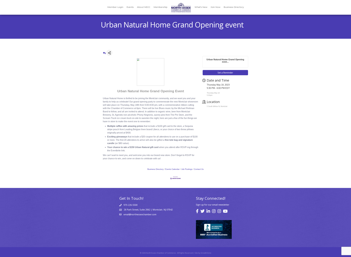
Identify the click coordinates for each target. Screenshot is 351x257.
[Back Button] (104, 53)
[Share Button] (109, 53)
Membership (160, 7)
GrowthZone (206, 253)
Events (130, 7)
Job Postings (186, 169)
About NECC (143, 7)
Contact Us (199, 169)
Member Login (115, 7)
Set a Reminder (225, 72)
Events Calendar (172, 169)
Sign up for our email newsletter (212, 204)
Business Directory (234, 7)
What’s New (201, 7)
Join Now (215, 7)
